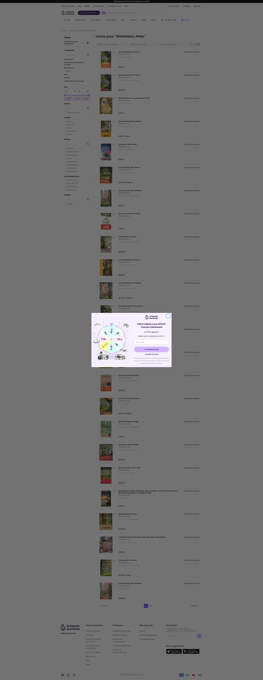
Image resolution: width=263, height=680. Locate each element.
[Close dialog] (168, 316)
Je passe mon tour (151, 354)
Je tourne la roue (151, 349)
